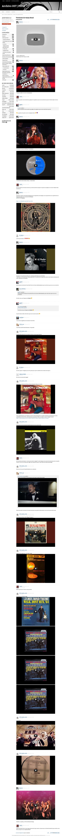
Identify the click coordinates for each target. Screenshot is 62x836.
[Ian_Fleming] (17, 289)
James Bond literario (6, 55)
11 (56, 19)
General (3, 36)
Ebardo (21, 21)
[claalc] (17, 97)
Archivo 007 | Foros (13, 6)
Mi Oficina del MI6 (15, 0)
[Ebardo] (17, 22)
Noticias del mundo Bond (7, 56)
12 (58, 19)
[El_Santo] (17, 236)
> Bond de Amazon (6, 39)
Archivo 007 (8, 0)
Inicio (3, 0)
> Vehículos (5, 48)
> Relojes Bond (5, 50)
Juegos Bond (4, 60)
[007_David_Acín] (17, 332)
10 (55, 19)
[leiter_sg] (17, 325)
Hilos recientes (5, 28)
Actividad (8, 11)
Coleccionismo (5, 58)
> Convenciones (6, 67)
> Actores (4, 44)
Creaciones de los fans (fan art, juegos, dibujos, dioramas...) (7, 63)
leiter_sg (21, 324)
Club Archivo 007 (5, 66)
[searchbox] (54, 12)
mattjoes (21, 317)
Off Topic (4, 79)
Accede (17, 832)
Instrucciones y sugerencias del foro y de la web (7, 77)
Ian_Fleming (22, 288)
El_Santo (21, 235)
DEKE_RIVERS (22, 374)
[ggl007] (17, 105)
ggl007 (20, 104)
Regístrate (22, 832)
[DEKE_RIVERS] (17, 375)
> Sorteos (4, 69)
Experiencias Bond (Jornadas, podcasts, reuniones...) (6, 72)
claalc (20, 96)
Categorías (4, 27)
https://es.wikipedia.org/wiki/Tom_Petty (24, 201)
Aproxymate (47, 835)
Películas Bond (5, 37)
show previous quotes (22, 307)
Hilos (3, 11)
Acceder (13, 11)
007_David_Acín (23, 331)
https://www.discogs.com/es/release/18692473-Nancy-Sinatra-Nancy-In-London (32, 418)
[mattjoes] (17, 318)
